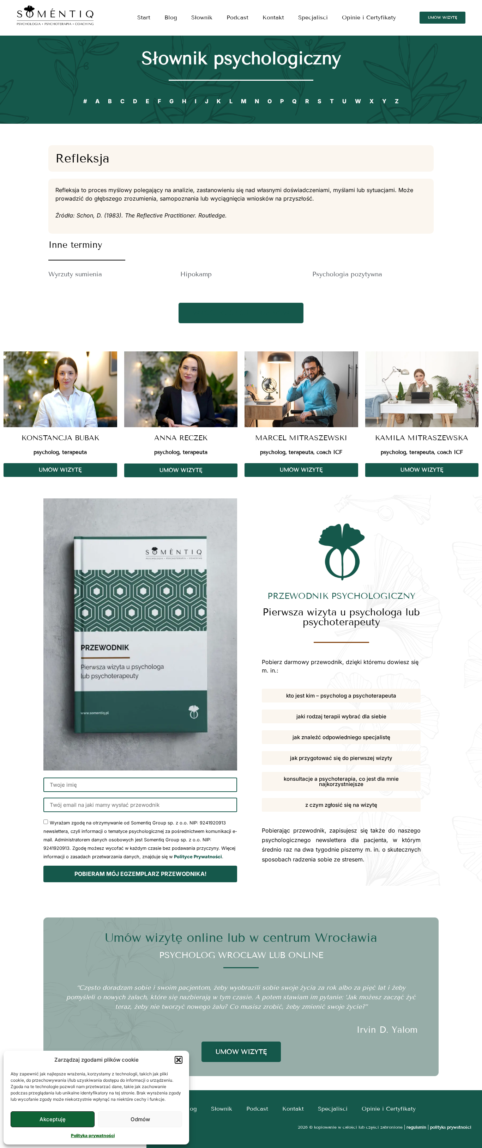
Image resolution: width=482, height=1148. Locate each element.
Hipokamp (196, 274)
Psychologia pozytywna (347, 274)
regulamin (416, 1127)
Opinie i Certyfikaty (369, 17)
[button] (178, 1059)
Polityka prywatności (93, 1135)
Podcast (237, 17)
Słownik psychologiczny (241, 58)
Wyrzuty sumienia (75, 274)
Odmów (140, 1119)
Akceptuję (53, 1119)
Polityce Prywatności (198, 856)
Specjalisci (313, 17)
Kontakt (273, 17)
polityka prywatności (450, 1127)
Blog (170, 17)
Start (143, 17)
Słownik (201, 17)
